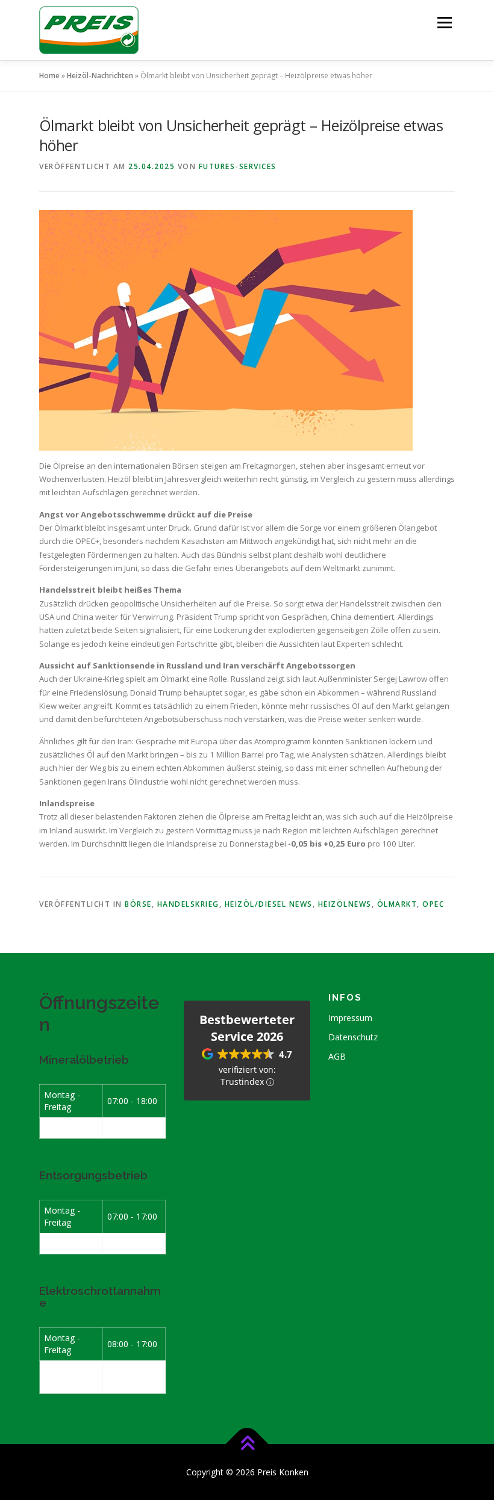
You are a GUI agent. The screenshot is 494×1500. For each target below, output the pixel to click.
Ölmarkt (397, 904)
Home (49, 75)
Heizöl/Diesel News (269, 904)
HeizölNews (345, 904)
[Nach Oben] (247, 1443)
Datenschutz (353, 1037)
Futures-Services (238, 166)
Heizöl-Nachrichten (100, 75)
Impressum (350, 1017)
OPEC (433, 904)
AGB (337, 1056)
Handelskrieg (188, 904)
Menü (444, 22)
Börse (138, 904)
